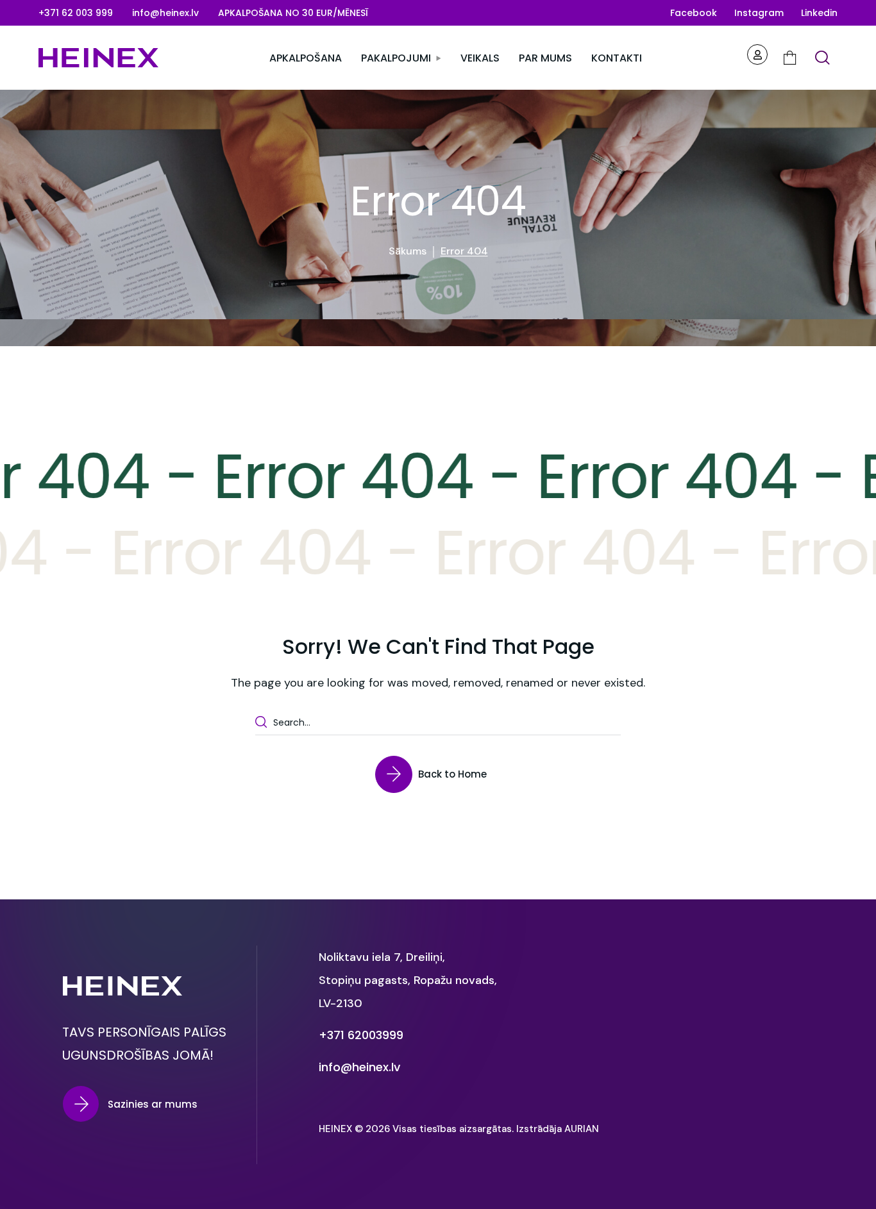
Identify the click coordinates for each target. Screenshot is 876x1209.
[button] (75, 12)
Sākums (407, 251)
